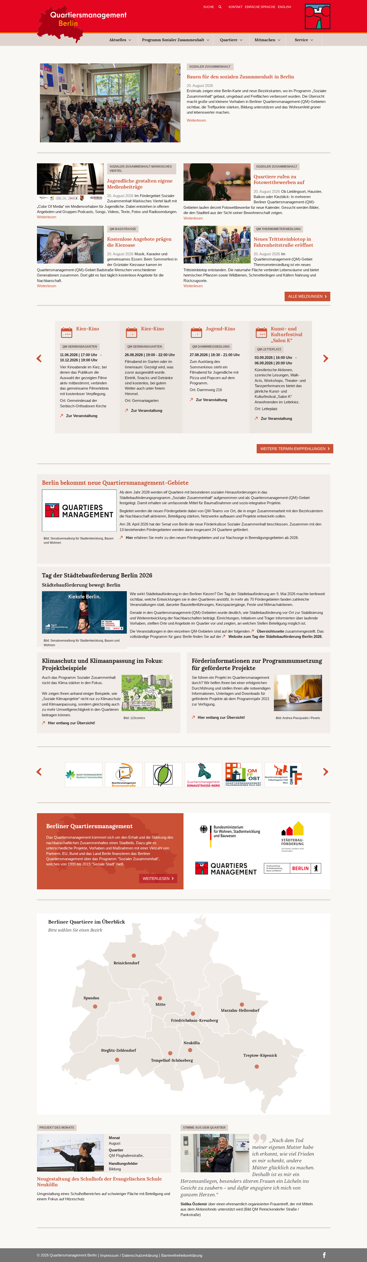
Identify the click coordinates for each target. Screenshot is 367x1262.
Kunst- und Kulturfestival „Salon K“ (286, 335)
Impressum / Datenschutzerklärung (129, 1255)
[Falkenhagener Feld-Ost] (243, 774)
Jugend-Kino (220, 329)
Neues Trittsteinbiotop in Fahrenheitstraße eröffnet (283, 242)
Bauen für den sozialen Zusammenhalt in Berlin (240, 77)
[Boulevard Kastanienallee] (83, 774)
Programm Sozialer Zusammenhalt (173, 39)
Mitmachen (265, 39)
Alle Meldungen (306, 296)
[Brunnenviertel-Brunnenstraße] (123, 774)
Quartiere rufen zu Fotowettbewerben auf (279, 180)
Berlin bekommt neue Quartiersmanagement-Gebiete (115, 482)
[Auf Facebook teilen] (324, 1255)
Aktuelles (117, 39)
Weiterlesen (196, 120)
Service (301, 39)
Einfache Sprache (260, 7)
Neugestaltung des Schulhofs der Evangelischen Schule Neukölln (99, 1182)
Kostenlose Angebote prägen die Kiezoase (139, 242)
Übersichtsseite (270, 631)
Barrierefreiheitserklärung (181, 1255)
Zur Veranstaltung (81, 416)
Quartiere (228, 39)
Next (327, 358)
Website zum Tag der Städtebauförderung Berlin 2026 (275, 636)
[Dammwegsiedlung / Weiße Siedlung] (163, 774)
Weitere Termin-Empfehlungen (293, 449)
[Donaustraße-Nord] (203, 774)
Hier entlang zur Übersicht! (71, 723)
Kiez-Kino (87, 329)
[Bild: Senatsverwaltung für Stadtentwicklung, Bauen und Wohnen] (79, 510)
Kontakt (235, 7)
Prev (40, 358)
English (284, 7)
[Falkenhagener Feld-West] (283, 774)
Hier (129, 537)
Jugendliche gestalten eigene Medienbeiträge (140, 184)
